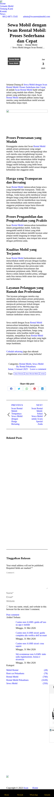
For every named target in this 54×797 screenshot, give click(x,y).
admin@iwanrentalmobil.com (36, 16)
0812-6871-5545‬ (10, 16)
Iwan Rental (19, 373)
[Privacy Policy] (45, 767)
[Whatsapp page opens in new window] (20, 769)
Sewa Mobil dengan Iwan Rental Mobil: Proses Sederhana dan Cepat (26, 85)
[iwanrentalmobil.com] (45, 764)
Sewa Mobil (13, 63)
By (26, 366)
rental (43, 373)
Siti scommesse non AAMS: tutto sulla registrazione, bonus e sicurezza (31, 657)
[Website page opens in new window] (33, 764)
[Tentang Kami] (9, 761)
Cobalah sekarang (14, 351)
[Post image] (14, 450)
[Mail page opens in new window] (29, 764)
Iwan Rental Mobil (23, 90)
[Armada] (9, 763)
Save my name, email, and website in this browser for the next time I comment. (26, 607)
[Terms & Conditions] (45, 766)
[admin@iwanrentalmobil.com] (45, 763)
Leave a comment (38, 369)
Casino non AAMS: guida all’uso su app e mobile (31, 623)
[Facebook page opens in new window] (20, 764)
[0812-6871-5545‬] (45, 760)
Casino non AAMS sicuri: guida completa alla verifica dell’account (31, 634)
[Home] (9, 760)
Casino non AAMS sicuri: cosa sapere (30, 644)
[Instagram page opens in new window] (25, 764)
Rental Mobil (14, 59)
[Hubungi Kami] (9, 764)
